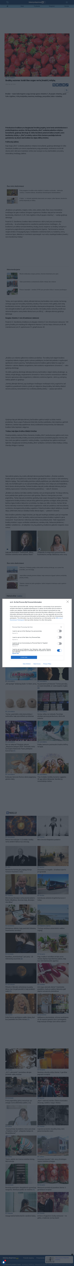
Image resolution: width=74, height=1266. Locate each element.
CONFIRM (24, 657)
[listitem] (37, 627)
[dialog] (37, 633)
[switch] (59, 631)
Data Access (37, 664)
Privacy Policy (47, 664)
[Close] (68, 602)
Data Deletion (27, 664)
